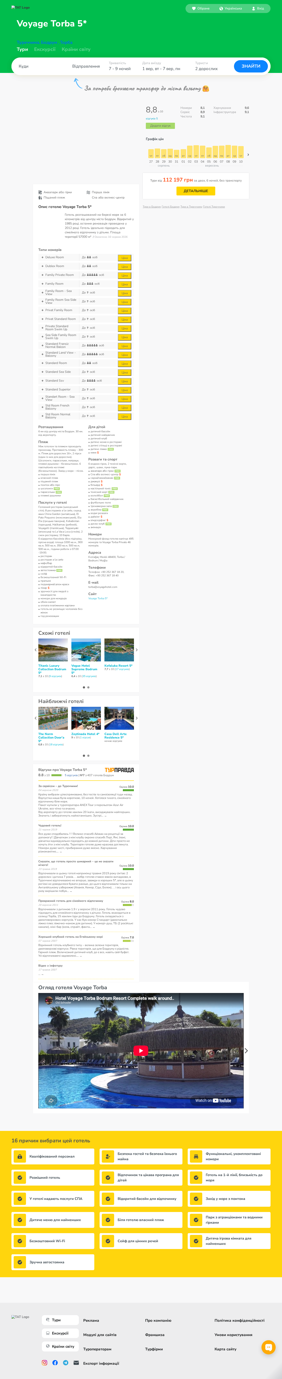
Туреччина (28, 42)
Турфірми (154, 1349)
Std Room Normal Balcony (57, 415)
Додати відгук (160, 126)
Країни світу (76, 49)
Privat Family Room (58, 310)
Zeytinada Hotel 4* (85, 734)
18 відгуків (56, 744)
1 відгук (85, 737)
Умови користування (233, 1334)
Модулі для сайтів (100, 1334)
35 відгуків (89, 676)
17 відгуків (122, 669)
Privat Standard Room (60, 319)
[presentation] (246, 1050)
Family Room (54, 284)
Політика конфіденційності (240, 1320)
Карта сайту (225, 1349)
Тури (22, 49)
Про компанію (158, 1320)
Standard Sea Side (58, 372)
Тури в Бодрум (152, 206)
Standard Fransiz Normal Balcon (57, 345)
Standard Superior (57, 389)
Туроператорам (97, 1349)
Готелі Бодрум (171, 206)
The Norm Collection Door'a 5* (51, 737)
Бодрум (49, 42)
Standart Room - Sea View (59, 398)
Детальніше (196, 191)
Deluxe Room (54, 257)
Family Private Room (59, 275)
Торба (66, 42)
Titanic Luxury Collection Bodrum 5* (52, 669)
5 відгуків (71, 775)
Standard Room (56, 363)
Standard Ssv (54, 381)
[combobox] (230, 8)
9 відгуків (55, 676)
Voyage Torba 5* (98, 598)
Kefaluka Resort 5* (118, 666)
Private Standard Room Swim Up (56, 327)
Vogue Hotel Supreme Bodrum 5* (84, 669)
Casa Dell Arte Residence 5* (115, 735)
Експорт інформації (101, 1363)
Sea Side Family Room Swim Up (60, 336)
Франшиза (155, 1334)
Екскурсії (60, 1333)
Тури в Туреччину (191, 206)
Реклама (91, 1320)
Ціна (125, 258)
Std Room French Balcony (57, 407)
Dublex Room (54, 266)
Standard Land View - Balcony (60, 354)
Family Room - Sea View (58, 292)
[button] (230, 8)
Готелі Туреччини (214, 206)
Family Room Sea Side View (60, 301)
